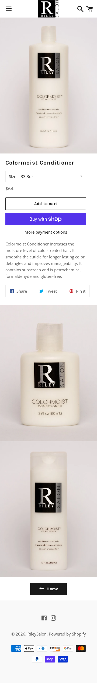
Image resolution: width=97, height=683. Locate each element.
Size (12, 176)
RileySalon (37, 634)
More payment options (46, 232)
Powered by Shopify (67, 634)
